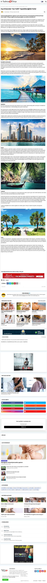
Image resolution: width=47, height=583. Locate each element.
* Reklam (44, 580)
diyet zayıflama (37, 487)
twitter (35, 402)
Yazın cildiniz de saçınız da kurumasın (37, 311)
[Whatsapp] (12, 283)
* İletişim (39, 580)
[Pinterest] (15, 283)
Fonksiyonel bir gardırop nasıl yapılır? (32, 503)
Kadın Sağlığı (9, 487)
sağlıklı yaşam (17, 489)
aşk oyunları (25, 487)
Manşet (15, 487)
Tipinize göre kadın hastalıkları (8, 514)
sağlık (13, 489)
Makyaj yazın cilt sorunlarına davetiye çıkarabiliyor (23, 311)
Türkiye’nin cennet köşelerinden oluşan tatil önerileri (38, 324)
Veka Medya (25, 293)
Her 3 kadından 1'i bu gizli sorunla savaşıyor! (33, 514)
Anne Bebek (4, 487)
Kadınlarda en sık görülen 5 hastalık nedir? (10, 392)
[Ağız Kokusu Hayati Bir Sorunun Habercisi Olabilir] (3, 479)
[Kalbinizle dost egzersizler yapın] (3, 473)
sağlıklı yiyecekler (25, 489)
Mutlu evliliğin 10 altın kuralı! (7, 503)
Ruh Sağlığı (20, 487)
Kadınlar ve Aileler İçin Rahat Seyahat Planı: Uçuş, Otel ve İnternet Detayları (22, 324)
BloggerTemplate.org (24, 580)
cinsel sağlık (31, 487)
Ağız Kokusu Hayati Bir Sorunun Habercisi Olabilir (16, 477)
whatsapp (13, 405)
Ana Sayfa (3, 6)
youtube (35, 411)
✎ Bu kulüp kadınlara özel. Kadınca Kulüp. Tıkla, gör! (12, 271)
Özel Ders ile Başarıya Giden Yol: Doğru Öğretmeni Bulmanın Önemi (8, 311)
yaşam (7, 6)
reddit (35, 405)
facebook (13, 402)
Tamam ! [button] (5, 579)
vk (35, 408)
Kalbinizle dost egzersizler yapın (12, 471)
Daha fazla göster (41, 300)
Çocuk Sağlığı (36, 489)
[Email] (17, 283)
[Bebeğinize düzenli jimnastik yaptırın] (23, 452)
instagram (13, 411)
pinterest (13, 408)
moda (9, 489)
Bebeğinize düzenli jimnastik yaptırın (12, 462)
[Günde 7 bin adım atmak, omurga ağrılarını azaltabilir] (3, 468)
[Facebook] (8, 283)
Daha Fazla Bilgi (12, 577)
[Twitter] (10, 283)
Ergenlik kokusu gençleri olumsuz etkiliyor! (8, 324)
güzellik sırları (4, 489)
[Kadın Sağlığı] (23, 384)
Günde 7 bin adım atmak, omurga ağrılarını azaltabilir (17, 466)
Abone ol (23, 427)
